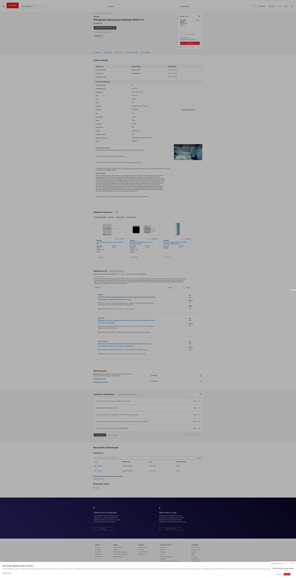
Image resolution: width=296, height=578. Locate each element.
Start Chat (287, 574)
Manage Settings (6, 573)
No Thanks (279, 574)
